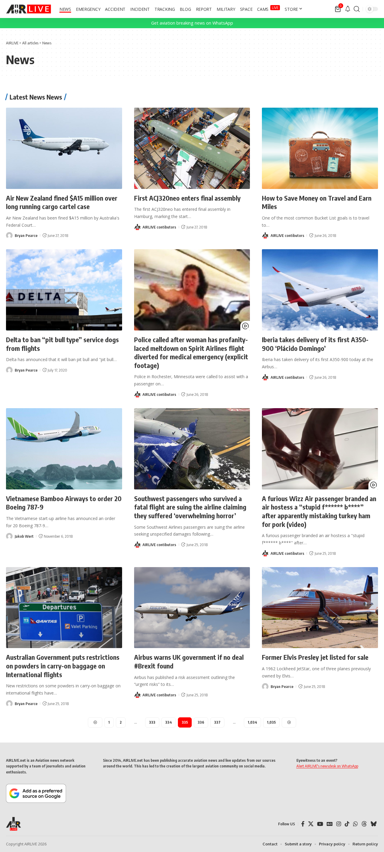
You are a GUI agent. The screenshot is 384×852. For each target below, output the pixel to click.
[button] (357, 9)
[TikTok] (347, 824)
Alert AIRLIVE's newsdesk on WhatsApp (327, 766)
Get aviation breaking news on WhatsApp (192, 23)
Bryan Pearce (26, 235)
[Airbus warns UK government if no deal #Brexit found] (192, 607)
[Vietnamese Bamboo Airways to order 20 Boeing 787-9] (64, 448)
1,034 (252, 722)
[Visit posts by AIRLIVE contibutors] (137, 227)
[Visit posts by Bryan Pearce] (9, 235)
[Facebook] (303, 824)
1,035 (271, 722)
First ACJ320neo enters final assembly (187, 198)
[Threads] (364, 824)
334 (168, 722)
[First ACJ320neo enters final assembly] (192, 148)
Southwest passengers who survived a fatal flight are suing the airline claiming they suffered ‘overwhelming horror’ (190, 507)
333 (152, 722)
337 (217, 722)
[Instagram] (339, 824)
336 (201, 722)
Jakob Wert (24, 536)
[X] (311, 824)
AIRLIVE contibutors (159, 227)
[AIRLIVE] (28, 8)
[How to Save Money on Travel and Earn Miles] (320, 148)
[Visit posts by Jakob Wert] (9, 536)
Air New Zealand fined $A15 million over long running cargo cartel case (61, 202)
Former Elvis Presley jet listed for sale (315, 657)
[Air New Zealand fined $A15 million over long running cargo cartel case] (64, 148)
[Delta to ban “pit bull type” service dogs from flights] (64, 289)
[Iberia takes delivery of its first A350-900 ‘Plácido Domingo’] (320, 289)
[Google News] (329, 824)
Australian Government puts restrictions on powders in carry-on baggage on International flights (62, 665)
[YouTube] (320, 824)
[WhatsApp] (355, 824)
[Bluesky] (373, 824)
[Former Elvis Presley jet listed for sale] (320, 607)
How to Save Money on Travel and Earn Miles (316, 202)
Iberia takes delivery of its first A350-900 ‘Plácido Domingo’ (315, 343)
